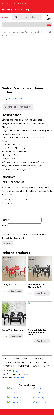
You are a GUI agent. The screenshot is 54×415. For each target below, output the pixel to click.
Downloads (20, 362)
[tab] (11, 107)
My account (8, 366)
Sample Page (23, 366)
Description (10, 106)
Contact (7, 362)
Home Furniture (25, 32)
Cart (26, 359)
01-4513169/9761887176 (15, 3)
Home (5, 32)
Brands (17, 359)
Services (37, 366)
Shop (13, 32)
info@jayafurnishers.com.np (16, 9)
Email (5, 225)
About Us (6, 359)
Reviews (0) (25, 106)
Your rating (7, 199)
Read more (16, 291)
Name (5, 219)
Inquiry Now (41, 362)
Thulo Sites (19, 377)
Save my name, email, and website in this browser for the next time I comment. (26, 236)
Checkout (36, 359)
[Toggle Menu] (49, 24)
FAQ (30, 362)
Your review (8, 203)
